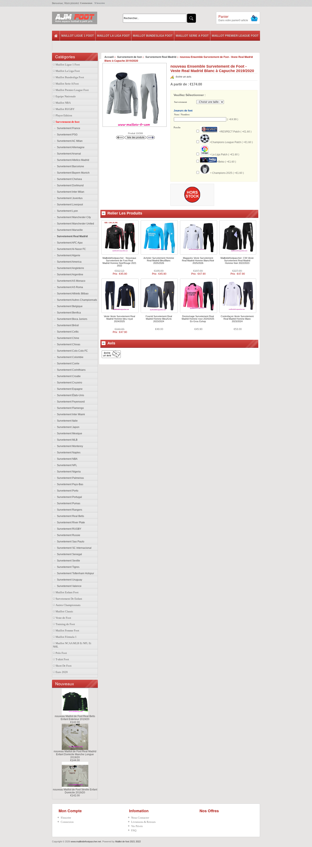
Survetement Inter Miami (70, 414)
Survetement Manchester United (75, 223)
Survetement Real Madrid (160, 57)
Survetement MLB (66, 439)
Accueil (109, 57)
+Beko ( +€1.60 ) (226, 161)
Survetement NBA (66, 458)
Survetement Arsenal (68, 153)
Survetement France (68, 128)
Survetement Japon (67, 427)
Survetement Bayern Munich (73, 172)
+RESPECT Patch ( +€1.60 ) (235, 131)
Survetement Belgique (69, 306)
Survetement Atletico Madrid (72, 160)
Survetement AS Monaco (70, 280)
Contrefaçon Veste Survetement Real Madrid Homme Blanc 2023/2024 (237, 319)
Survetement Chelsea (69, 179)
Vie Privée (137, 826)
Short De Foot (64, 665)
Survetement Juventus (69, 198)
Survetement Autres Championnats (76, 299)
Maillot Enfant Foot (67, 592)
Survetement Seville (68, 560)
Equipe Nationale (66, 96)
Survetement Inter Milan (70, 191)
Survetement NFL (66, 465)
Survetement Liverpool (69, 204)
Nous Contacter (140, 817)
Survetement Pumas (68, 503)
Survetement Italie (67, 420)
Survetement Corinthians (71, 369)
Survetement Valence (69, 586)
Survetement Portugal (69, 497)
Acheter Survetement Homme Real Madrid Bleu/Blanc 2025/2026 (158, 260)
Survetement (180, 102)
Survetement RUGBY (68, 528)
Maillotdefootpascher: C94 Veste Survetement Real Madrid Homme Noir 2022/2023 (237, 260)
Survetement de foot (129, 57)
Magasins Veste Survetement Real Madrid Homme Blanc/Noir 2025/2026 (198, 260)
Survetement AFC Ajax (69, 242)
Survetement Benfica (68, 312)
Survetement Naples (68, 452)
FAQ (133, 830)
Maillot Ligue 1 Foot (77, 35)
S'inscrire (99, 3)
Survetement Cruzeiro (69, 382)
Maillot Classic (64, 611)
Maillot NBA (63, 102)
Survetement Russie (68, 535)
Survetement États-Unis (70, 395)
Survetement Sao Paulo (70, 541)
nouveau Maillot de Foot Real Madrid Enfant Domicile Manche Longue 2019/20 (75, 754)
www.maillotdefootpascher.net (86, 841)
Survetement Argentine (69, 274)
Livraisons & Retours (143, 821)
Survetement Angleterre (70, 268)
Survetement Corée (67, 363)
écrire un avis (183, 76)
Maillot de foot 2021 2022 (128, 841)
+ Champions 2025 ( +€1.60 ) (226, 172)
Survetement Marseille (69, 229)
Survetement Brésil (67, 325)
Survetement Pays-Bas (69, 484)
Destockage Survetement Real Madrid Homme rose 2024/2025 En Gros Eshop (198, 319)
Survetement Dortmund (70, 185)
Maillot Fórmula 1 (66, 636)
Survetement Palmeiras (70, 477)
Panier (223, 16)
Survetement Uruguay (69, 579)
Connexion (86, 3)
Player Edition (64, 115)
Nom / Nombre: (182, 114)
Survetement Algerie (68, 255)
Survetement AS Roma (69, 287)
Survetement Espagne (69, 388)
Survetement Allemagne (70, 147)
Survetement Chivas (68, 344)
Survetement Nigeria (68, 471)
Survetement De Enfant (69, 598)
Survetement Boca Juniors (71, 319)
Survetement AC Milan (69, 140)
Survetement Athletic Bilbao (72, 293)
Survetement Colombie (69, 357)
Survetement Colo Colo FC (72, 350)
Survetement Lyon (67, 210)
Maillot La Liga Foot (113, 35)
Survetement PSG (66, 134)
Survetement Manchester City (73, 217)
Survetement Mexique (69, 433)
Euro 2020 (62, 672)
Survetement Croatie (68, 376)
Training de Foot (65, 624)
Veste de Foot (63, 617)
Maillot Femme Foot (67, 630)
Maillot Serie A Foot (192, 35)
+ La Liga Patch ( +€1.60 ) (224, 154)
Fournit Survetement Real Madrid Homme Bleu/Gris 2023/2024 (159, 319)
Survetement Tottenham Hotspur (75, 573)
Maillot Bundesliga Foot (153, 35)
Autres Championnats (68, 605)
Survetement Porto (67, 490)
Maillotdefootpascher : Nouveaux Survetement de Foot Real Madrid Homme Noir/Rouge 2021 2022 (119, 262)
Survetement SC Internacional (73, 547)
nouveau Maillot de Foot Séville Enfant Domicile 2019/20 (75, 791)
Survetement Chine (67, 338)
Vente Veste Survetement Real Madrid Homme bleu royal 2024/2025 (119, 319)
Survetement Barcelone (70, 166)
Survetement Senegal (69, 554)
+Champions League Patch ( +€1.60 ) (231, 142)
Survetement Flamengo (70, 408)
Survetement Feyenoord (70, 401)
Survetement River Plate (70, 522)
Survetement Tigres (67, 567)
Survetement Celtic (67, 331)
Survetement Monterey (69, 446)
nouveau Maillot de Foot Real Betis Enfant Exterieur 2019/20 (75, 718)
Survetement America (69, 261)
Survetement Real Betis (70, 516)
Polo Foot (61, 653)
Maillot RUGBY (65, 109)
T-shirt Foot (62, 659)
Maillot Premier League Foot (235, 35)
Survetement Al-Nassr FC (71, 249)
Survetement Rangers (69, 509)
